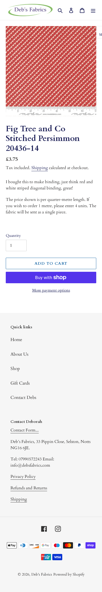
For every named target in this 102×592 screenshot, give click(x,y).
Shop (15, 369)
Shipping (39, 168)
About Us (19, 354)
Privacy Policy (23, 476)
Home (16, 340)
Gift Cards (20, 383)
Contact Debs (23, 397)
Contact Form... (24, 430)
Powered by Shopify (68, 574)
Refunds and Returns (28, 488)
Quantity (13, 235)
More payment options (51, 290)
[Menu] (93, 10)
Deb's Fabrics (41, 574)
